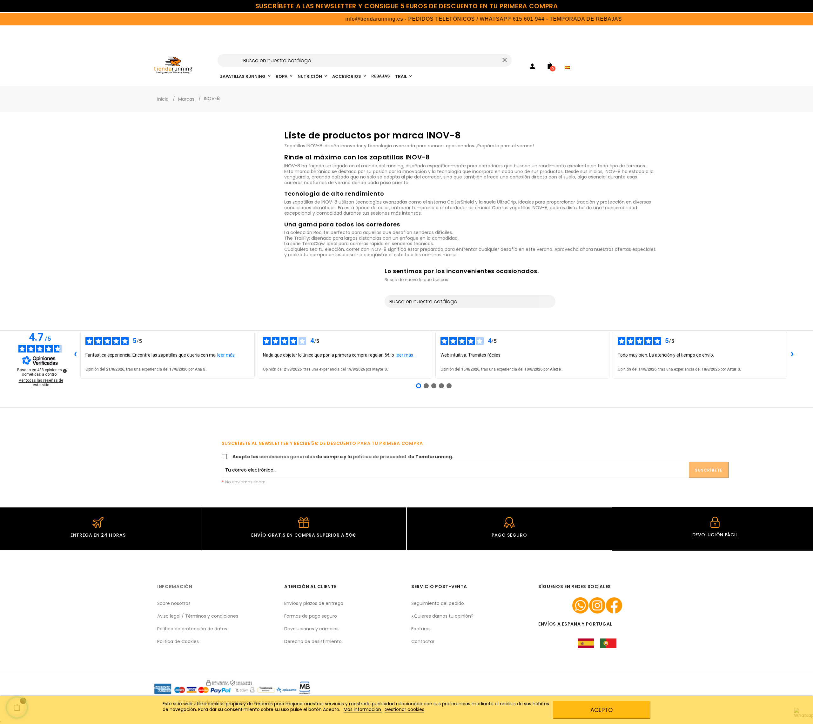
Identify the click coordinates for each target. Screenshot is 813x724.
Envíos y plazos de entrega (313, 603)
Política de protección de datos (192, 629)
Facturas (421, 629)
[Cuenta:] (532, 67)
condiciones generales (287, 456)
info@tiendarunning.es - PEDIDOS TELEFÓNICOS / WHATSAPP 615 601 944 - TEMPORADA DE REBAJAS (462, 19)
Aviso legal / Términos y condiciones (197, 616)
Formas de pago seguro (310, 616)
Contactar (422, 641)
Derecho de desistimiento (313, 641)
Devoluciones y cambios (311, 629)
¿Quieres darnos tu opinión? (442, 616)
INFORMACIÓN (174, 586)
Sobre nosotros (174, 603)
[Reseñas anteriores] (75, 354)
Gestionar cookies (404, 709)
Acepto (601, 710)
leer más (226, 355)
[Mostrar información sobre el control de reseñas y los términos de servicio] (64, 370)
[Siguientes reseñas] (792, 354)
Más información (363, 709)
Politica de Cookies (178, 641)
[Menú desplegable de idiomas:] (568, 59)
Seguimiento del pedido (437, 603)
